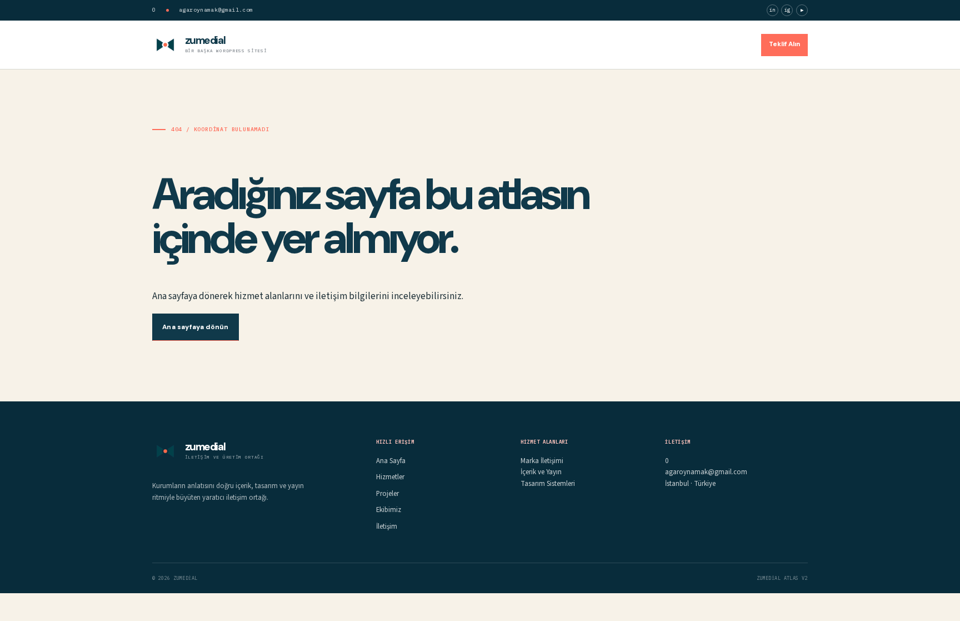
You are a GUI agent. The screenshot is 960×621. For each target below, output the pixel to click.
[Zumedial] (165, 45)
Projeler (649, 44)
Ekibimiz (692, 44)
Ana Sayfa (555, 44)
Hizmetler (604, 44)
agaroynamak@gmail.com (216, 9)
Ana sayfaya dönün (195, 326)
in (772, 10)
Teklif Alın (784, 44)
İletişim (734, 44)
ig (787, 10)
